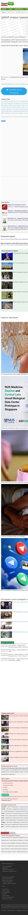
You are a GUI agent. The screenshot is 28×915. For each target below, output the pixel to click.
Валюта (3, 12)
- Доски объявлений (6, 878)
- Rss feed (4, 894)
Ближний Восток (19, 8)
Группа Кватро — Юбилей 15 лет (16, 645)
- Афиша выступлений (7, 880)
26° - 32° (25, 12)
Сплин (9, 651)
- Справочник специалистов (8, 871)
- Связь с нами (5, 890)
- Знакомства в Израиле (7, 877)
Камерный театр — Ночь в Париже (17, 656)
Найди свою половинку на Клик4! (16, 204)
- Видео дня (4, 868)
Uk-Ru (3, 813)
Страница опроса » (6, 800)
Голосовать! (5, 794)
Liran (2, 815)
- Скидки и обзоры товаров (8, 883)
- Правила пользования (7, 897)
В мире (10, 8)
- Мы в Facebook (5, 892)
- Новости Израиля (6, 866)
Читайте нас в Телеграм (15, 91)
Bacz (2, 824)
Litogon (3, 822)
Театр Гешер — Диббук (14, 660)
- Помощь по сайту (6, 898)
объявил (5, 77)
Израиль (4, 8)
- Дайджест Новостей (7, 869)
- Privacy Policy (5, 895)
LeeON (3, 809)
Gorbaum (3, 806)
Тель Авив (17, 12)
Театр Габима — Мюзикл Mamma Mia (18, 649)
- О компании (5, 889)
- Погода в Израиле (6, 881)
